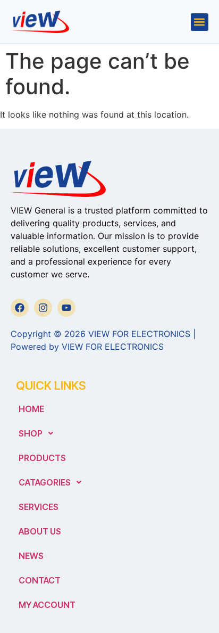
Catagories (45, 482)
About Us (40, 531)
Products (42, 458)
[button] (199, 22)
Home (31, 409)
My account (47, 604)
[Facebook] (20, 308)
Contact (40, 580)
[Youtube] (66, 308)
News (31, 555)
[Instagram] (43, 308)
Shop (31, 433)
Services (38, 507)
